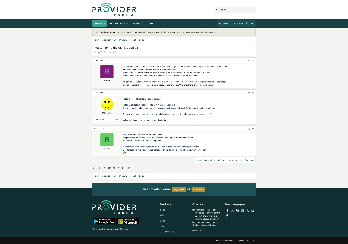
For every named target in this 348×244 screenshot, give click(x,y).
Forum (98, 23)
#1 (253, 60)
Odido (162, 221)
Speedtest (138, 23)
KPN (162, 215)
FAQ (151, 23)
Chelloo (195, 225)
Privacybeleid (239, 241)
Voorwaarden (228, 241)
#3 (253, 128)
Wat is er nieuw (117, 23)
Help (248, 241)
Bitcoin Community (121, 229)
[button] (104, 23)
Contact (218, 241)
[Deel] (249, 60)
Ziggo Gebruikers (209, 225)
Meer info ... (197, 230)
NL (252, 23)
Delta (162, 226)
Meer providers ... (167, 232)
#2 (253, 93)
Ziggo (162, 210)
